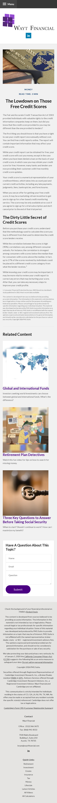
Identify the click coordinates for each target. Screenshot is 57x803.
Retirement (28, 764)
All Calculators (28, 796)
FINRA (13, 678)
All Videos (28, 792)
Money (29, 782)
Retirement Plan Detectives (24, 455)
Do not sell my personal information (37, 662)
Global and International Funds (26, 388)
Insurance (28, 774)
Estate (28, 771)
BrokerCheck (32, 612)
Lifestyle (28, 785)
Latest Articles (28, 789)
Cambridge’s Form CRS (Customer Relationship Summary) (28, 708)
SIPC (21, 678)
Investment (28, 767)
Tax (28, 778)
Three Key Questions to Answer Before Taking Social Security (27, 520)
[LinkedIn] (29, 751)
